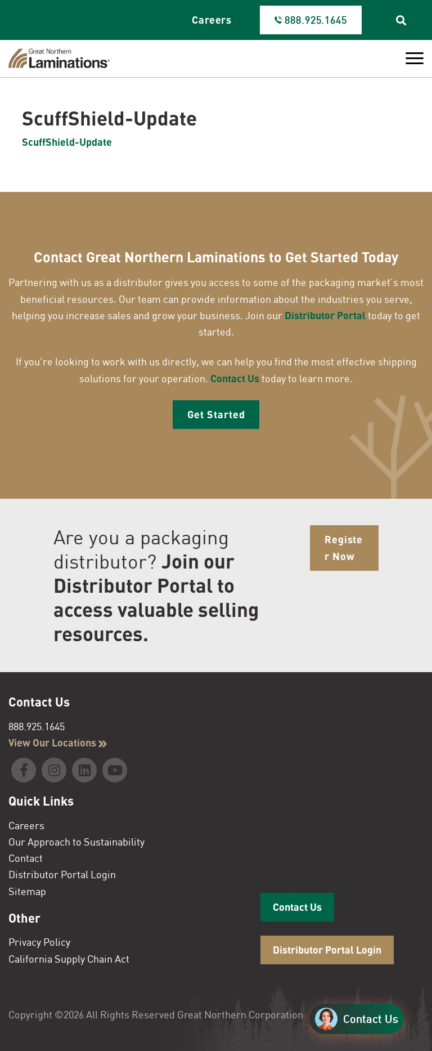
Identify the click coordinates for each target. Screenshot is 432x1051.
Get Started (216, 414)
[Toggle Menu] (415, 58)
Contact (25, 858)
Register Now (344, 547)
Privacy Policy (39, 942)
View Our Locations (53, 742)
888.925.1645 (36, 726)
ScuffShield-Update (67, 142)
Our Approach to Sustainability (76, 841)
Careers (212, 20)
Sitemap (27, 891)
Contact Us (234, 378)
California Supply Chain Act (68, 958)
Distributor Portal (325, 315)
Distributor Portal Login (62, 874)
